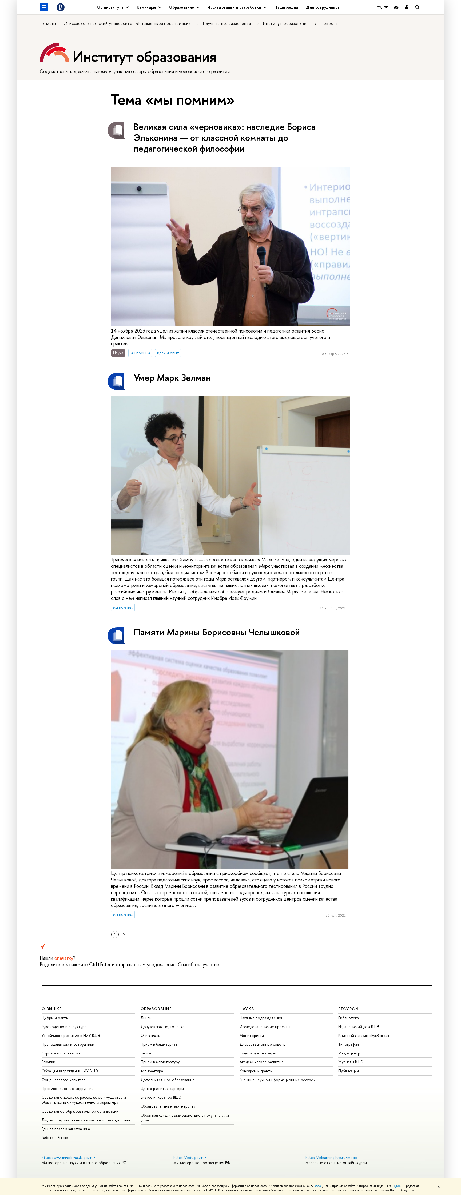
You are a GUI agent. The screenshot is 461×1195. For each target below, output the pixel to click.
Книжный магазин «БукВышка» (364, 1035)
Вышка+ (147, 1053)
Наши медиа (286, 7)
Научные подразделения (227, 23)
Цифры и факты (55, 1017)
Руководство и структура (64, 1026)
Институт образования (286, 23)
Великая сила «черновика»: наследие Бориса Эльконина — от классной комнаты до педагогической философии (225, 137)
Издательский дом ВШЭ (358, 1026)
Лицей (146, 1017)
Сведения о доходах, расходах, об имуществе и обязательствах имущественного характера (84, 1100)
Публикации (348, 1070)
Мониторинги (252, 1035)
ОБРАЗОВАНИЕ (156, 1008)
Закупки (48, 1061)
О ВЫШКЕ (52, 1008)
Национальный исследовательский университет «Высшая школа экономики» (116, 23)
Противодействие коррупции (68, 1088)
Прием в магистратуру (160, 1061)
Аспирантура (152, 1070)
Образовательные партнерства (168, 1106)
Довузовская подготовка (162, 1026)
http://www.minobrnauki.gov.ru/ (69, 1157)
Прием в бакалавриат (159, 1044)
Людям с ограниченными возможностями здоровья (86, 1119)
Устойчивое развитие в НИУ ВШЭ (71, 1035)
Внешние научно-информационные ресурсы (277, 1079)
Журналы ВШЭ (350, 1061)
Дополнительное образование (167, 1079)
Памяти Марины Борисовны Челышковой (217, 632)
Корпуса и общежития (61, 1053)
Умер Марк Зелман (172, 377)
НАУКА (247, 1008)
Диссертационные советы (263, 1044)
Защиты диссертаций (258, 1053)
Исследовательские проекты (265, 1026)
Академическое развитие (262, 1061)
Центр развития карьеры (162, 1088)
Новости (329, 23)
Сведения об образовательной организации (80, 1111)
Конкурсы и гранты (256, 1070)
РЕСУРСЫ (348, 1008)
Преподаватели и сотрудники (68, 1044)
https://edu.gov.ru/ (189, 1157)
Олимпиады (151, 1035)
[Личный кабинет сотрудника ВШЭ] (407, 7)
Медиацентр (349, 1053)
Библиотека (348, 1017)
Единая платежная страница (66, 1128)
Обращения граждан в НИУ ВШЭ (70, 1070)
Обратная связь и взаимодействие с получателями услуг (185, 1117)
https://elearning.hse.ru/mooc (331, 1157)
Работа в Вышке (55, 1137)
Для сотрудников (322, 7)
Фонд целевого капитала (63, 1079)
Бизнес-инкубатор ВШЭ (161, 1097)
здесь (318, 1186)
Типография (348, 1044)
